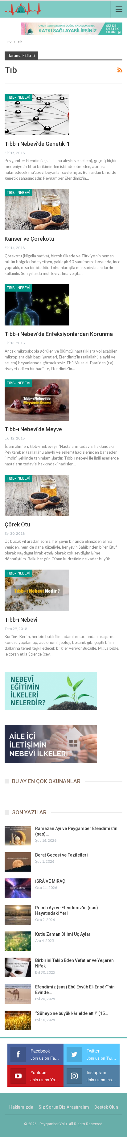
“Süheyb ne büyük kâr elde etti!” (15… (71, 1013)
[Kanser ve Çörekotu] (37, 209)
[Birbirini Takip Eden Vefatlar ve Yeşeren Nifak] (18, 967)
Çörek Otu (17, 524)
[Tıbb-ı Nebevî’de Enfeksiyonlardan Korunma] (37, 304)
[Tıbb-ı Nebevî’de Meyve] (37, 400)
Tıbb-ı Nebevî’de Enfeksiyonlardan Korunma (59, 334)
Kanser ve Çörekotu (29, 238)
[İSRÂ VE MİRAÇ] (18, 888)
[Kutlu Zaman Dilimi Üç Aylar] (18, 941)
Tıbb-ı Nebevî (18, 97)
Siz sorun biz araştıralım (64, 1107)
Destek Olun (106, 1107)
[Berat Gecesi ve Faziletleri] (18, 862)
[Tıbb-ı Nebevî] (37, 590)
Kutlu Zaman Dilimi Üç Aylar (63, 934)
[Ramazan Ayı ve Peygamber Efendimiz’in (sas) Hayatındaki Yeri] (18, 835)
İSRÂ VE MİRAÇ (50, 881)
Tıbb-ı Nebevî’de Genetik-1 (37, 144)
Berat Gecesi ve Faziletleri (61, 855)
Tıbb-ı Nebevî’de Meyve (33, 429)
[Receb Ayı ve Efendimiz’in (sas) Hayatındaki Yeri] (18, 915)
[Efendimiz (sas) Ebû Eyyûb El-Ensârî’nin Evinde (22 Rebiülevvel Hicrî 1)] (18, 994)
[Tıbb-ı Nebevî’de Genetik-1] (37, 114)
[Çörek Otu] (37, 495)
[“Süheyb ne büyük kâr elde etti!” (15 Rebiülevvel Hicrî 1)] (18, 1020)
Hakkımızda (21, 1107)
